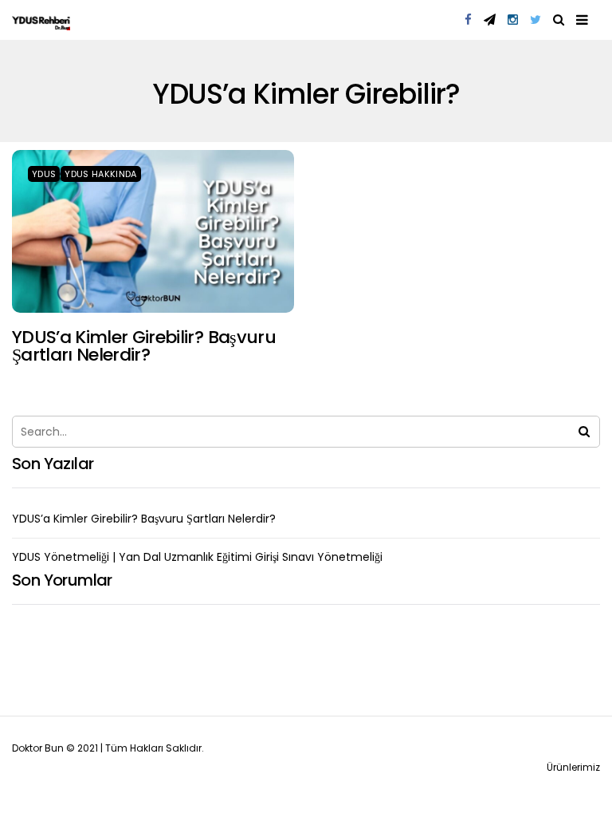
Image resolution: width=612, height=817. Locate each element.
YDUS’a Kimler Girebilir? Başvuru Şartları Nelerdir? (144, 346)
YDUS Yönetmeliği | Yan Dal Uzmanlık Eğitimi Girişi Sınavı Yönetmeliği (197, 557)
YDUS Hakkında (100, 174)
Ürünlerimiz (573, 767)
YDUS (44, 174)
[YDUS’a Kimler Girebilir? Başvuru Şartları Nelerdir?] (153, 231)
